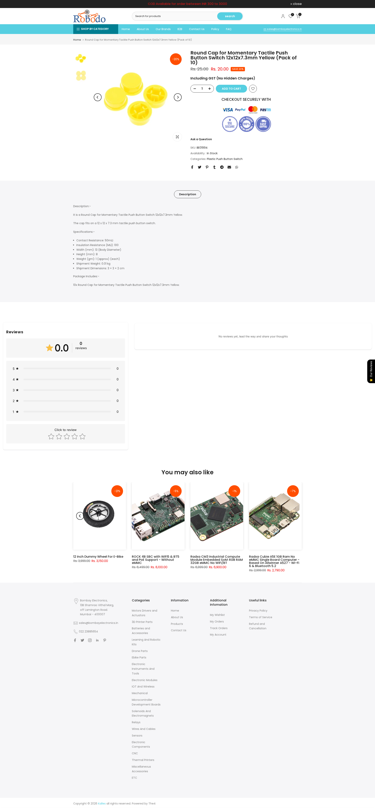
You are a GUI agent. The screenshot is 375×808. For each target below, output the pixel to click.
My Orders (217, 621)
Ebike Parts (139, 657)
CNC (135, 753)
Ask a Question (201, 139)
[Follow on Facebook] (75, 640)
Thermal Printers (143, 760)
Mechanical (140, 693)
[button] (65, 368)
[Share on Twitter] (199, 167)
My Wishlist (217, 615)
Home (126, 29)
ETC (134, 778)
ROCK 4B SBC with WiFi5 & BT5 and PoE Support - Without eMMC (155, 559)
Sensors (137, 736)
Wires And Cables (143, 729)
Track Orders (219, 628)
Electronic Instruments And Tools (143, 668)
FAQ (228, 29)
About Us (143, 29)
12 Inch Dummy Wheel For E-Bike (98, 556)
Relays (136, 722)
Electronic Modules (144, 680)
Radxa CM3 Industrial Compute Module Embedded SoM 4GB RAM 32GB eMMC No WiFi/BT (216, 559)
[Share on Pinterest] (207, 167)
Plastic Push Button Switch (225, 159)
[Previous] (98, 97)
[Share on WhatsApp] (236, 167)
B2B (180, 29)
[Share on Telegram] (222, 167)
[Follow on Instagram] (90, 640)
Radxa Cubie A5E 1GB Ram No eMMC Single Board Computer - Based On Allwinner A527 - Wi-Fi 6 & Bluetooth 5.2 (274, 561)
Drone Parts (140, 651)
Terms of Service (260, 617)
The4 (152, 803)
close (80, 4)
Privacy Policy (258, 611)
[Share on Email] (229, 167)
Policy (215, 29)
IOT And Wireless (143, 686)
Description (187, 194)
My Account (218, 635)
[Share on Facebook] (192, 167)
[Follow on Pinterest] (104, 640)
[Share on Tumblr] (214, 167)
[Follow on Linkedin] (97, 640)
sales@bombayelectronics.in (284, 29)
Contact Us (196, 29)
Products (177, 624)
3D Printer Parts (142, 622)
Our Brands (163, 29)
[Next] (178, 97)
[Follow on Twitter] (82, 640)
